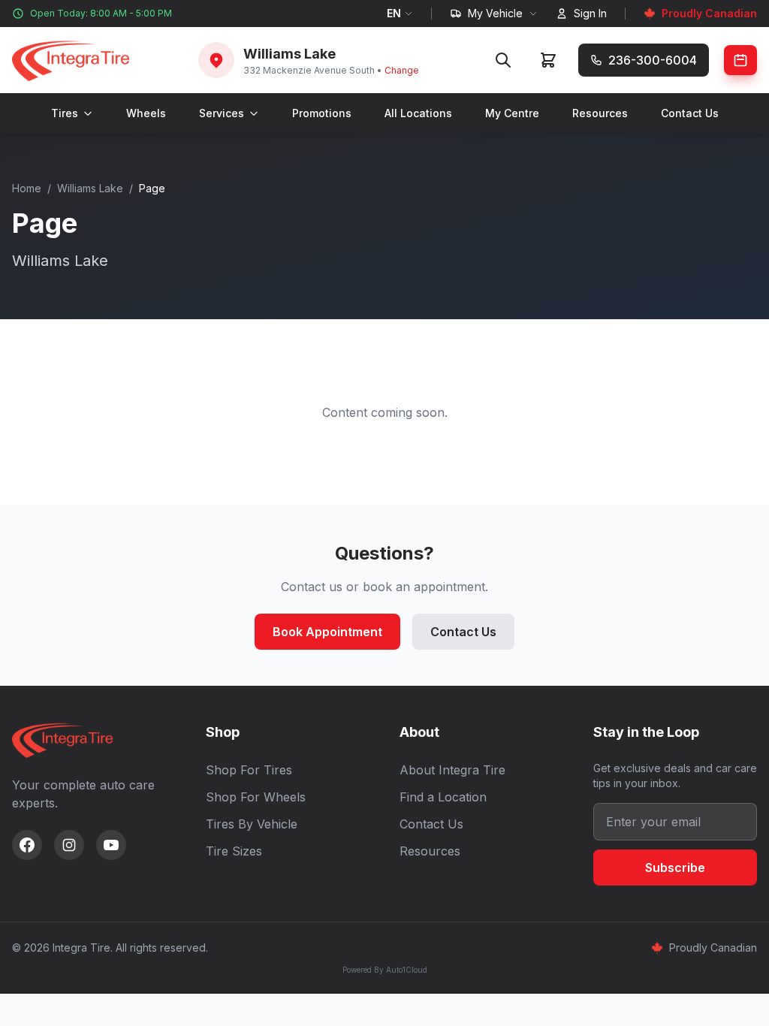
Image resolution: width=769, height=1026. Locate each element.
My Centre (512, 113)
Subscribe (675, 867)
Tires (64, 113)
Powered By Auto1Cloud (384, 969)
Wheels (146, 113)
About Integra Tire (452, 769)
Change (401, 70)
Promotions (321, 113)
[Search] (503, 60)
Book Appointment (327, 631)
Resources (600, 113)
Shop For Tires (249, 769)
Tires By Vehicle (251, 823)
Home (26, 188)
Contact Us (690, 113)
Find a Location (443, 796)
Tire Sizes (234, 851)
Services (221, 113)
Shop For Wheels (256, 796)
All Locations (418, 113)
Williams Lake (90, 188)
